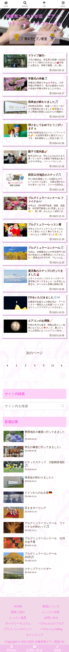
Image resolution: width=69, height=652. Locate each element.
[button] (63, 406)
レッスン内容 (51, 612)
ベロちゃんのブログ (51, 623)
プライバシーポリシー (18, 629)
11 (52, 365)
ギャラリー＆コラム (18, 623)
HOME (18, 606)
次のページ (34, 353)
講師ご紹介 (18, 612)
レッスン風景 (17, 617)
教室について (51, 606)
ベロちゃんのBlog (51, 629)
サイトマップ (34, 635)
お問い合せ (51, 617)
